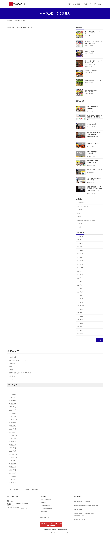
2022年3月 (80, 326)
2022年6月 (80, 316)
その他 (79, 227)
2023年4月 (80, 295)
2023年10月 (80, 281)
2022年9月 (80, 309)
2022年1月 (80, 333)
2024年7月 (80, 271)
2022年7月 (80, 313)
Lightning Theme (55, 532)
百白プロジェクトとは (14, 489)
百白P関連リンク (46, 505)
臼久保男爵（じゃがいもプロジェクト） (88, 220)
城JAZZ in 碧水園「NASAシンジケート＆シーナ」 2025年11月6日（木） (94, 62)
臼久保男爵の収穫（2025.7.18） (93, 80)
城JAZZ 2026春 (89, 51)
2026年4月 (80, 239)
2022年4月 (80, 323)
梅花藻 (79, 216)
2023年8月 (80, 285)
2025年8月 (80, 250)
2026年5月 (80, 236)
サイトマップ (26, 489)
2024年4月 (80, 278)
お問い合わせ (35, 489)
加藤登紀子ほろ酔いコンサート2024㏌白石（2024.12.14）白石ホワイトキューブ (95, 188)
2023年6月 (80, 288)
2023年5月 (80, 292)
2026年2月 (80, 243)
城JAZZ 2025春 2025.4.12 (94, 169)
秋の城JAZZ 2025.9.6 (91, 70)
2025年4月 (80, 260)
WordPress (45, 532)
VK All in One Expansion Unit (66, 532)
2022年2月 (80, 330)
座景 (78, 213)
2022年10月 (80, 306)
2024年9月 (80, 267)
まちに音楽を (81, 202)
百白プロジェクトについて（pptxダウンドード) (51, 524)
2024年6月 (80, 274)
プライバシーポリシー (47, 508)
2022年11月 (80, 302)
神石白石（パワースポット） (85, 206)
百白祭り (79, 209)
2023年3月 (80, 299)
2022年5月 (80, 320)
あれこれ (79, 223)
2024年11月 (80, 264)
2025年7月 (80, 253)
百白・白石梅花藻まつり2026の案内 (82, 501)
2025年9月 (80, 246)
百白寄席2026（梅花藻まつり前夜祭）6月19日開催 (86, 505)
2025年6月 (80, 257)
